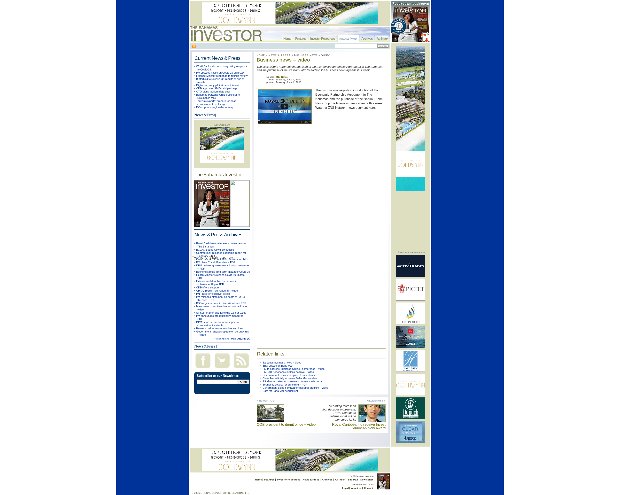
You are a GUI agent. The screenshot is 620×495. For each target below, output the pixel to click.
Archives (366, 38)
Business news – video (283, 59)
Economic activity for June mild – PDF (285, 384)
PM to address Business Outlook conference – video (294, 368)
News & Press (348, 39)
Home (287, 38)
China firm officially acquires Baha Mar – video (290, 378)
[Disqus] (321, 274)
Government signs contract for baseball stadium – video (295, 387)
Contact (368, 488)
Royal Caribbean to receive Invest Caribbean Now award (359, 426)
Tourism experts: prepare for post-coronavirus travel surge (216, 103)
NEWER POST (267, 400)
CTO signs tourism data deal (213, 91)
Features (300, 38)
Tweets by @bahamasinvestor (215, 257)
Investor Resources (322, 38)
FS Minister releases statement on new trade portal (292, 381)
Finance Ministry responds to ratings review (222, 75)
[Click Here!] (410, 276)
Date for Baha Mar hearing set (280, 390)
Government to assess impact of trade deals (289, 375)
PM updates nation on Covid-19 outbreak (220, 72)
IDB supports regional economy (214, 107)
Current (217, 58)
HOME (261, 55)
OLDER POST (375, 400)
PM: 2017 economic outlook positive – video (288, 372)
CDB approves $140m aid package (216, 88)
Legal (345, 488)
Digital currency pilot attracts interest (217, 85)
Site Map (353, 479)
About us (356, 488)
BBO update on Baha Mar (278, 365)
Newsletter (366, 479)
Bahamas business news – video (282, 362)
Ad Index (382, 38)
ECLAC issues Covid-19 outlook (215, 249)
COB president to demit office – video (286, 424)
